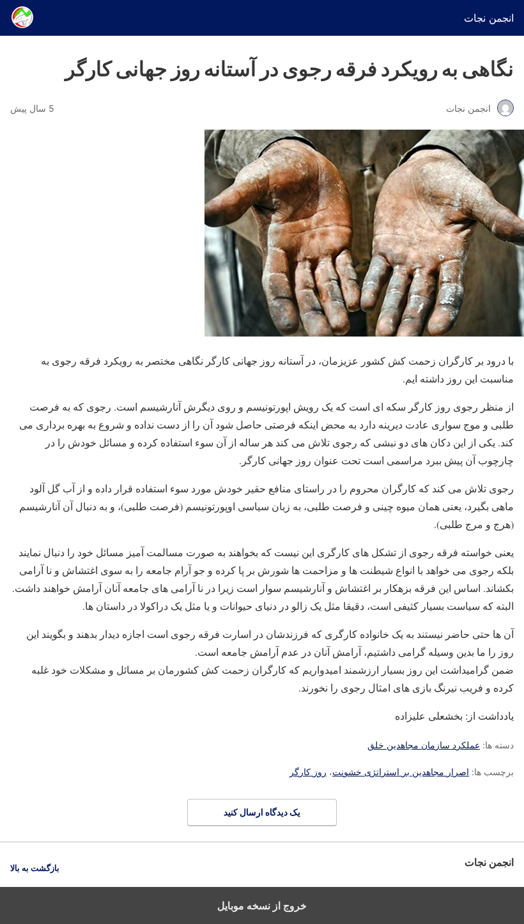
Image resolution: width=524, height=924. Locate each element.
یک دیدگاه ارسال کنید (262, 812)
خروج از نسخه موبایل (262, 905)
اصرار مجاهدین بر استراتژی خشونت (400, 771)
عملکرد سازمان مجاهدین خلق (423, 744)
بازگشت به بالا (34, 868)
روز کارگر (308, 771)
